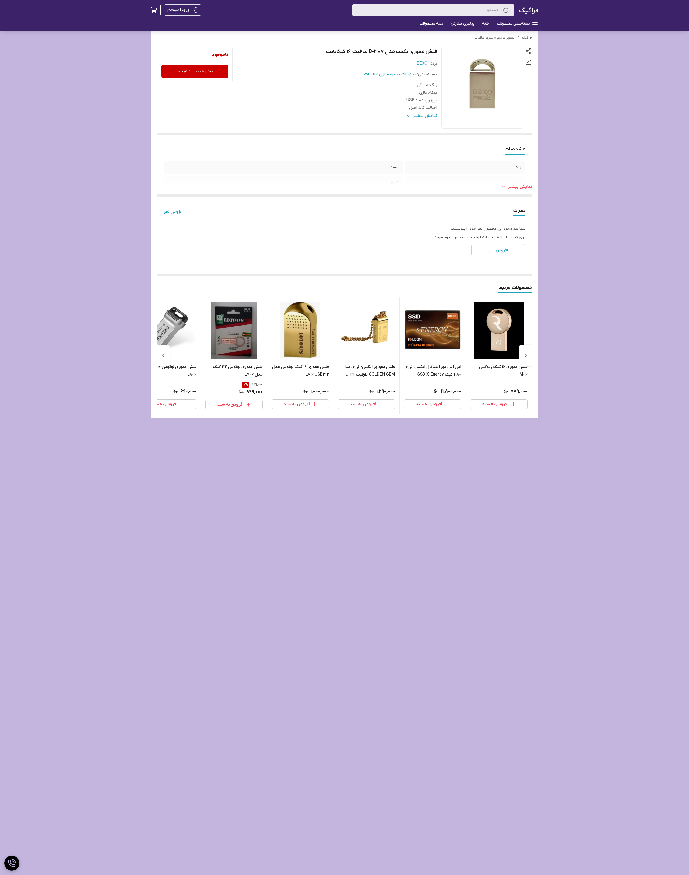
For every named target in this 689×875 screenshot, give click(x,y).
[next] (163, 355)
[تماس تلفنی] (11, 863)
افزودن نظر (173, 211)
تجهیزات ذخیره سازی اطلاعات (494, 38)
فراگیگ (528, 10)
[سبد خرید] (154, 10)
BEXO (422, 63)
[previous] (525, 355)
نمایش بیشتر (520, 187)
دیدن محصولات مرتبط (195, 71)
